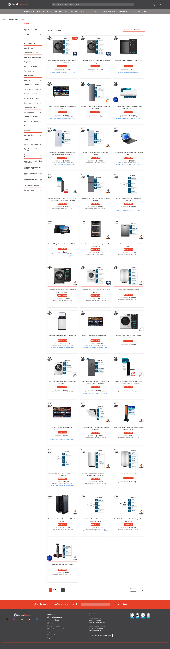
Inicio (3, 19)
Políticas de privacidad (95, 618)
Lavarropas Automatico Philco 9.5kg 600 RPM (62, 335)
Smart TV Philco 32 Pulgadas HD (62, 427)
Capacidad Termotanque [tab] (33, 155)
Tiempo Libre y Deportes (56, 629)
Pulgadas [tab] (27, 62)
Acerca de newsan (94, 613)
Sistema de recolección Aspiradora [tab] (33, 162)
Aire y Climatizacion (54, 617)
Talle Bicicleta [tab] (29, 135)
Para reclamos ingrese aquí (96, 628)
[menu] (85, 11)
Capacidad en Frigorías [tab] (32, 52)
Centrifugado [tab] (29, 112)
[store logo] (23, 4)
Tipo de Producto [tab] (30, 29)
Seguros (50, 638)
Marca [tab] (26, 39)
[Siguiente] (63, 590)
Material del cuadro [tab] (31, 144)
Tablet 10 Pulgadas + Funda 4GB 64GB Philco (62, 244)
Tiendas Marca (52, 635)
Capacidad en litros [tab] (31, 84)
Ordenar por (128, 29)
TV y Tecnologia (53, 620)
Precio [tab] (26, 34)
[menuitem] (29, 11)
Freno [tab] (26, 139)
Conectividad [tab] (29, 190)
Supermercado (53, 632)
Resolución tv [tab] (29, 71)
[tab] (64, 614)
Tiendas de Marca (13, 19)
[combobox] (93, 4)
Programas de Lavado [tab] (32, 126)
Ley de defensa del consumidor (97, 622)
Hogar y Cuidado (53, 626)
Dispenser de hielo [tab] (31, 94)
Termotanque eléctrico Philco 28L (128, 289)
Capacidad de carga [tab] (31, 116)
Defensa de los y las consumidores (98, 626)
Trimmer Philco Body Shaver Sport (62, 564)
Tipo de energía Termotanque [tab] (33, 149)
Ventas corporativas (94, 616)
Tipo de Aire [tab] (28, 48)
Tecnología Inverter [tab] (31, 103)
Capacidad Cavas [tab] (30, 107)
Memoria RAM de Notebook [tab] (33, 180)
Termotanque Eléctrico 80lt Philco (128, 473)
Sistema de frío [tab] (29, 80)
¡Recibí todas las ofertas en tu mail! (56, 604)
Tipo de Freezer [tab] (30, 75)
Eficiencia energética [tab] (32, 98)
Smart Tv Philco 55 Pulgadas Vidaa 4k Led (95, 335)
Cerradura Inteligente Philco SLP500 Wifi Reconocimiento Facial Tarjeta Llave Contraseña (62, 200)
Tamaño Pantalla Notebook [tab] (33, 174)
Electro (50, 623)
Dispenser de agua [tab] (31, 89)
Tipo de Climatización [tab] (32, 57)
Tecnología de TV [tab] (30, 66)
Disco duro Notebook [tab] (32, 185)
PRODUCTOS (51, 614)
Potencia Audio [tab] (29, 43)
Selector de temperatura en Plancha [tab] (32, 168)
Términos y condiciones (95, 620)
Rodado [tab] (27, 130)
